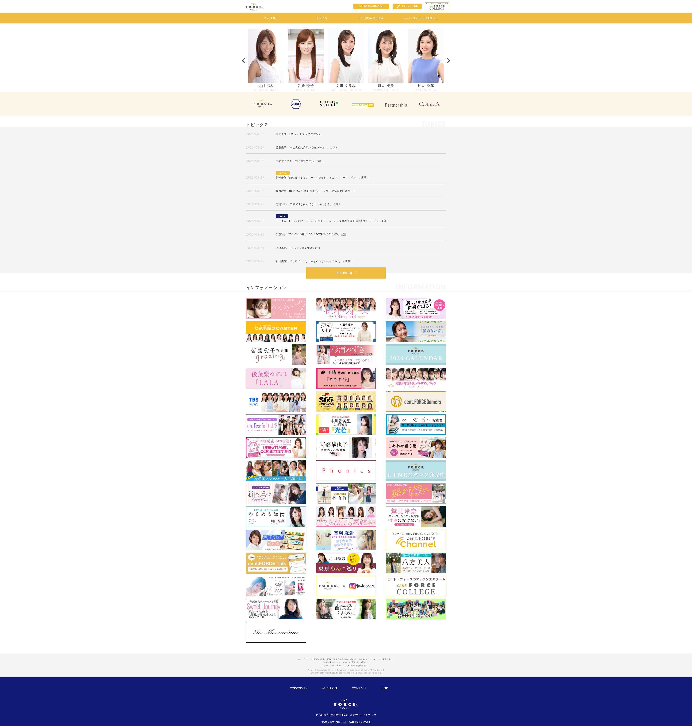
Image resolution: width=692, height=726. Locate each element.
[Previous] (243, 60)
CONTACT (359, 688)
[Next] (448, 60)
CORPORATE (298, 688)
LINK (384, 688)
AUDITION (329, 688)
